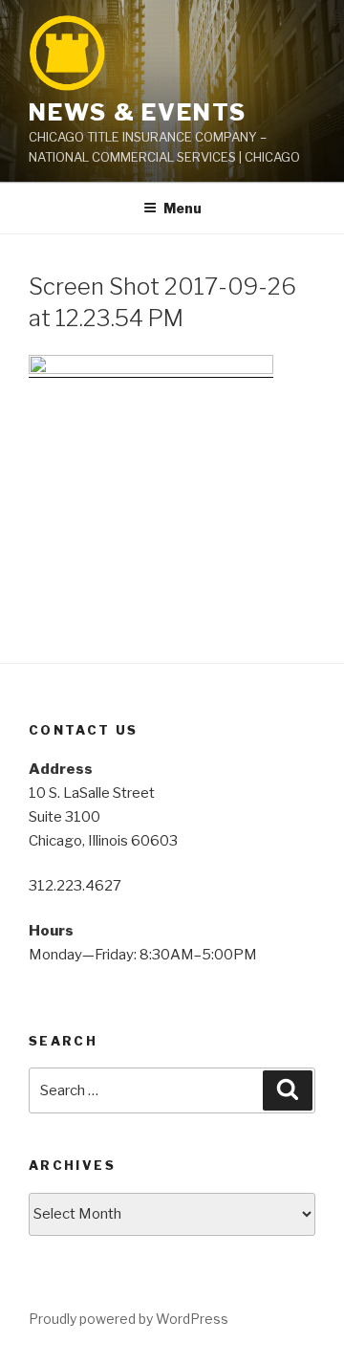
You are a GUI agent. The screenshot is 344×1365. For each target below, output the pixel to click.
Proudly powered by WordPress (128, 1318)
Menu (182, 208)
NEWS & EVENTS (138, 112)
